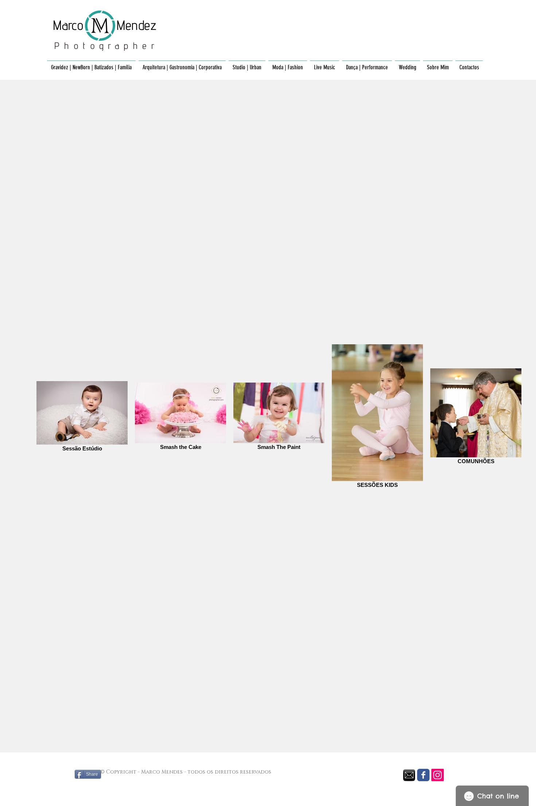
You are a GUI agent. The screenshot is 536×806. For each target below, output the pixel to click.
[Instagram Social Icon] (437, 775)
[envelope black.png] (409, 775)
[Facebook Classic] (423, 775)
